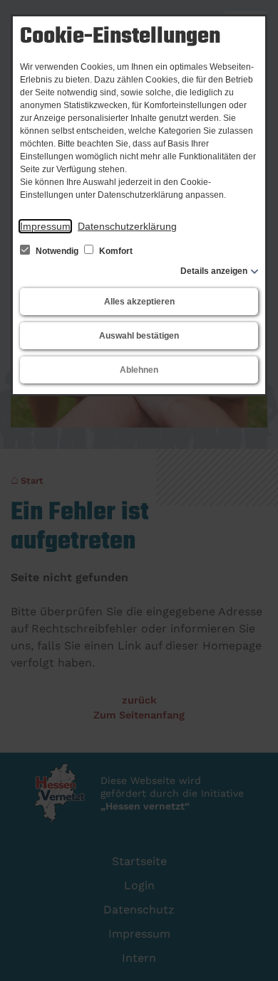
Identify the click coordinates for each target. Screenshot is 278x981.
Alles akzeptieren (139, 302)
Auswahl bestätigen (139, 336)
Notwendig (57, 251)
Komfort (115, 251)
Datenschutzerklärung (127, 226)
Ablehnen (139, 370)
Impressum (45, 226)
